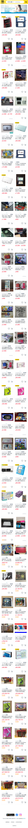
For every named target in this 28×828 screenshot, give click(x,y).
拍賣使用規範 (19, 822)
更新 (24, 818)
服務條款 (7, 822)
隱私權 (12, 822)
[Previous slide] (2, 22)
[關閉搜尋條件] (13, 2)
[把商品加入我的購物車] (12, 39)
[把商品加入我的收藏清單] (9, 39)
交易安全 (14, 825)
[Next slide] (12, 22)
